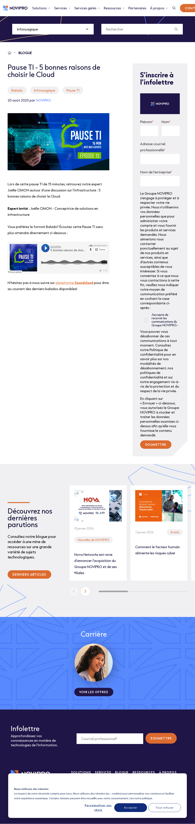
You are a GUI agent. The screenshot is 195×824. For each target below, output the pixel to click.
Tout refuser (164, 807)
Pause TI (72, 90)
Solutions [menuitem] (39, 8)
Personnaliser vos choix (98, 808)
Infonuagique (44, 90)
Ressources (144, 772)
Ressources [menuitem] (112, 8)
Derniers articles (29, 574)
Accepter (130, 807)
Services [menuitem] (60, 8)
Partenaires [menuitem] (137, 8)
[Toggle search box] (174, 8)
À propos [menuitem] (157, 8)
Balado (17, 90)
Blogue (122, 772)
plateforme (74, 282)
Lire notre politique (140, 798)
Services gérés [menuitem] (85, 8)
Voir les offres (93, 692)
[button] (85, 591)
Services (103, 772)
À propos (168, 772)
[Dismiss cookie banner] (179, 781)
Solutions (81, 772)
